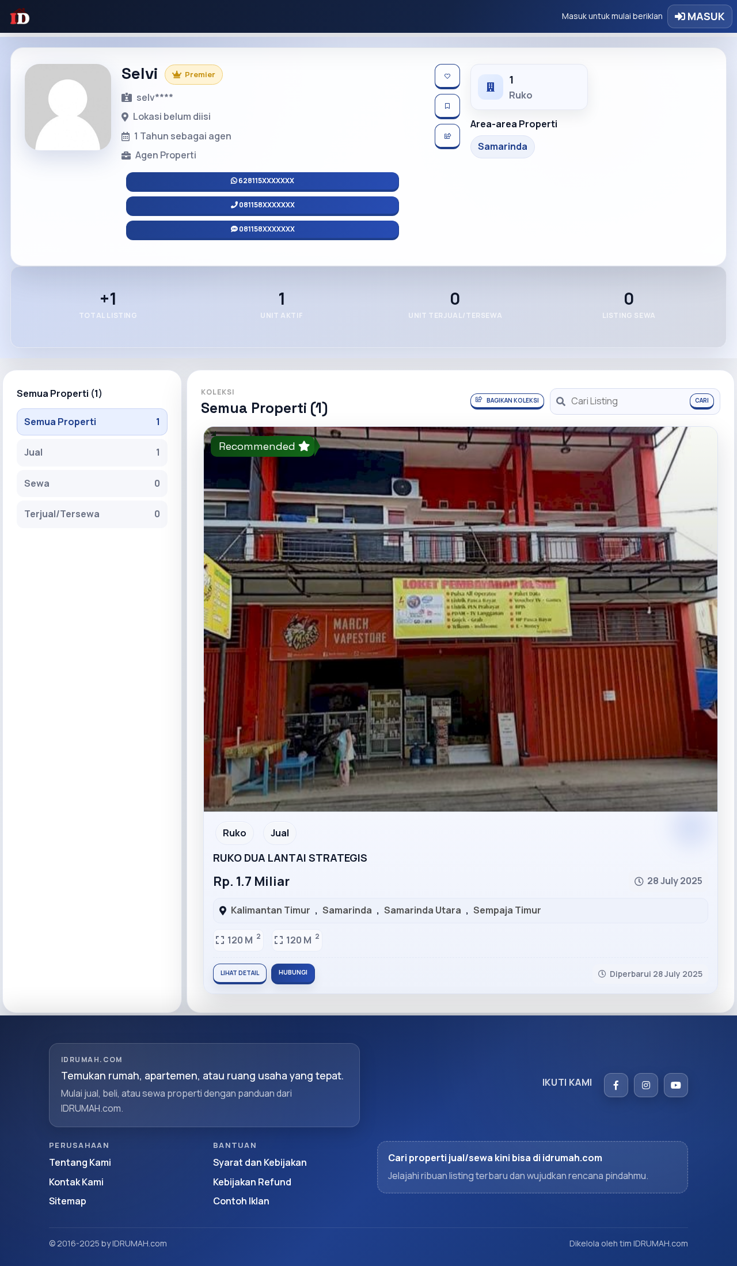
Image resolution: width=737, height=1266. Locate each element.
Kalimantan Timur (270, 910)
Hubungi (293, 972)
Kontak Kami (76, 1182)
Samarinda (347, 910)
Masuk (705, 16)
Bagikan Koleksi (513, 400)
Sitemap (67, 1201)
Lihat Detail (240, 973)
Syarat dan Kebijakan (260, 1162)
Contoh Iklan (241, 1201)
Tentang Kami (80, 1162)
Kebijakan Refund (252, 1182)
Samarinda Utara (422, 910)
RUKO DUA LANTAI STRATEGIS (290, 858)
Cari (702, 400)
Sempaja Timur (507, 910)
